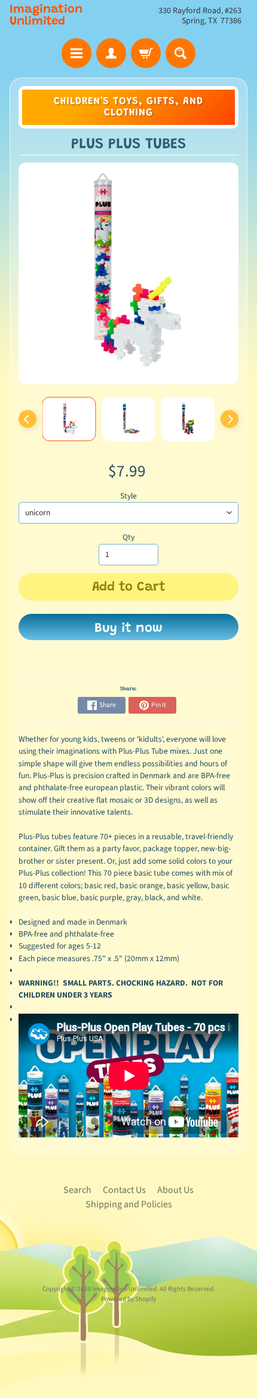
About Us (175, 1190)
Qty (128, 537)
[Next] (229, 419)
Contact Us (124, 1190)
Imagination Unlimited (46, 15)
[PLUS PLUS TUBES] (69, 419)
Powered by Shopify (128, 1299)
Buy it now (128, 628)
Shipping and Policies (128, 1204)
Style (128, 495)
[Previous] (27, 419)
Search (77, 1190)
